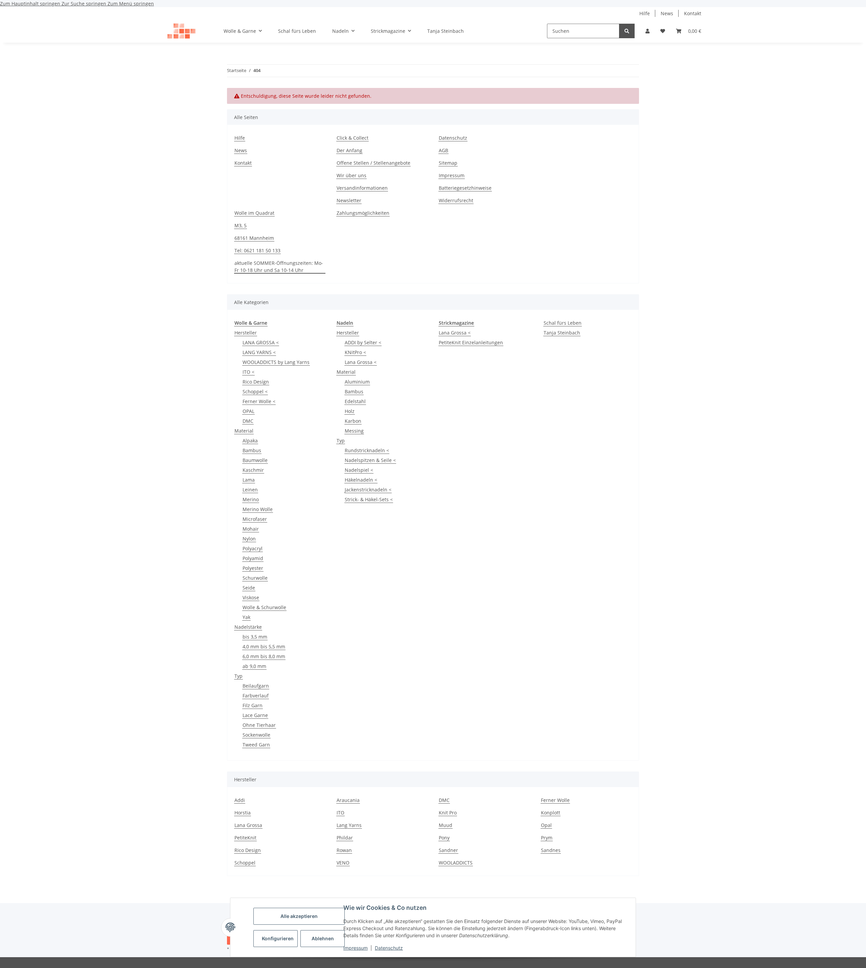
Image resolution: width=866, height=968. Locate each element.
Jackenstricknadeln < (368, 489)
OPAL (248, 411)
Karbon (353, 421)
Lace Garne (255, 715)
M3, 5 (240, 225)
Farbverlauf (256, 695)
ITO (340, 812)
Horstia (242, 812)
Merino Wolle (258, 509)
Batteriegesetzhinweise (465, 188)
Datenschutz (389, 948)
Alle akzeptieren (299, 916)
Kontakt (692, 13)
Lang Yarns (349, 825)
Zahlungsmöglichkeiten (363, 213)
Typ (238, 676)
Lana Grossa (248, 825)
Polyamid (253, 558)
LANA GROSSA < (261, 342)
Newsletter (349, 200)
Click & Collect (352, 138)
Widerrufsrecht (456, 200)
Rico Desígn (256, 381)
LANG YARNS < (259, 352)
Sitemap (448, 163)
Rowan (344, 850)
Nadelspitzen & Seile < (370, 460)
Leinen (250, 489)
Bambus (252, 450)
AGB (443, 150)
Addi (239, 800)
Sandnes (551, 850)
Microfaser (255, 519)
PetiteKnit (245, 837)
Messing (354, 431)
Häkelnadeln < (361, 480)
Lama (249, 480)
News (667, 13)
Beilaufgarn (256, 686)
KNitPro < (355, 352)
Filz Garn (253, 705)
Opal (546, 825)
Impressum (355, 948)
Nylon (249, 538)
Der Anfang (349, 150)
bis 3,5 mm (255, 636)
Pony (444, 837)
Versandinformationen (362, 188)
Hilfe (644, 13)
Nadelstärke (248, 627)
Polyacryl (253, 548)
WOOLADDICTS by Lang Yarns (276, 362)
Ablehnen (323, 938)
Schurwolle (255, 578)
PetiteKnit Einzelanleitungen (471, 342)
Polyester (253, 568)
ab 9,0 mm (254, 666)
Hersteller (245, 332)
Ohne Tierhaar (259, 725)
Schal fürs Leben (563, 323)
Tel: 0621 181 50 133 (257, 250)
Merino (251, 499)
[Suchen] (627, 31)
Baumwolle (255, 460)
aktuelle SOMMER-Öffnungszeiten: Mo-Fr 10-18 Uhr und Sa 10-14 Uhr (278, 266)
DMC (248, 421)
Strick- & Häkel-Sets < (369, 499)
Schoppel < (255, 391)
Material (243, 431)
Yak (246, 617)
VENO (343, 862)
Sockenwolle (256, 735)
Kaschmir (253, 470)
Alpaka (250, 440)
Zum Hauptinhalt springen (31, 3)
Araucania (348, 800)
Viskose (251, 597)
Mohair (251, 529)
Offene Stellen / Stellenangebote (373, 163)
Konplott (550, 812)
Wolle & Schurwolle (264, 607)
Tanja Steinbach (562, 332)
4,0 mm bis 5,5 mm (264, 646)
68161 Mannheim (254, 238)
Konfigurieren (278, 938)
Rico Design (247, 850)
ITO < (248, 372)
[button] (647, 31)
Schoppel (244, 862)
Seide (249, 587)
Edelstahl (355, 401)
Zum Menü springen (131, 3)
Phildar (345, 837)
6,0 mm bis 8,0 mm (264, 656)
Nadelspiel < (359, 470)
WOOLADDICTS (456, 862)
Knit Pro (448, 812)
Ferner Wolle (555, 800)
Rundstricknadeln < (367, 450)
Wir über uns (351, 175)
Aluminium (357, 381)
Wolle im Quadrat (254, 213)
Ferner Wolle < (259, 401)
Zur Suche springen (85, 3)
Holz (350, 411)
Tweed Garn (256, 744)
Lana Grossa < (361, 362)
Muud (445, 825)
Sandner (448, 850)
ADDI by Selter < (363, 342)
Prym (546, 837)
